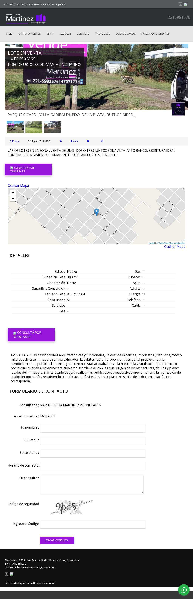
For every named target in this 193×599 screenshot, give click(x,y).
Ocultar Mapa (18, 185)
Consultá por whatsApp (22, 169)
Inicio (9, 33)
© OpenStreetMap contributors (170, 242)
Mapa (76, 141)
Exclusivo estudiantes (155, 33)
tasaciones (103, 33)
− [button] (13, 198)
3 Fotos (14, 141)
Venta (50, 33)
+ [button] (13, 192)
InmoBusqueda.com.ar (41, 583)
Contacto (83, 33)
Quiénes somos (125, 33)
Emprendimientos (30, 33)
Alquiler (65, 33)
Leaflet (152, 242)
